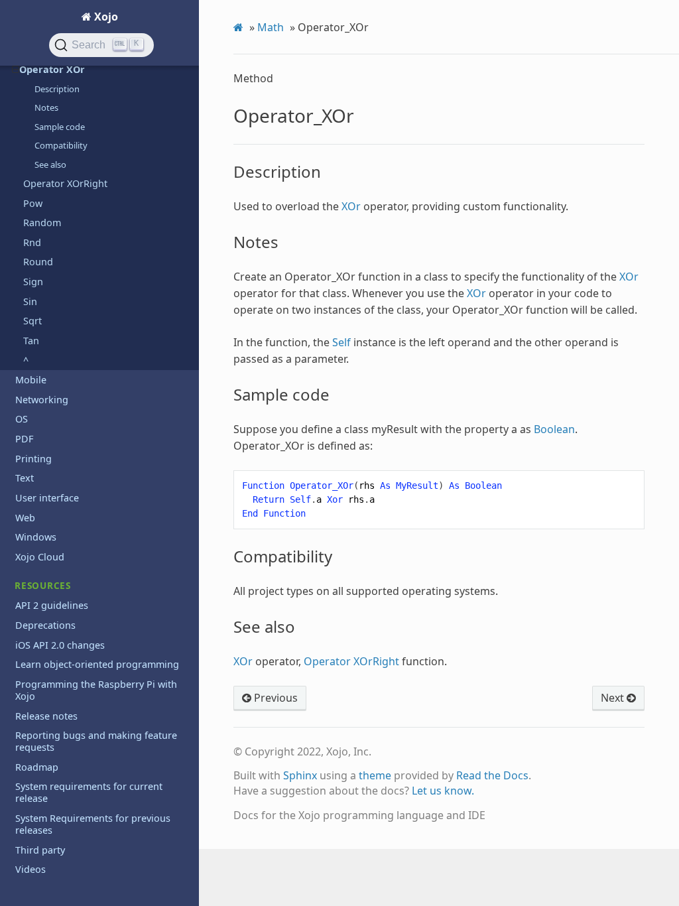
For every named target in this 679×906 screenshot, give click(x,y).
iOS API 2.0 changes (60, 645)
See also (50, 164)
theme (375, 775)
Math (270, 27)
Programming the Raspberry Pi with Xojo (96, 690)
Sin (30, 301)
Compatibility (61, 145)
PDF (24, 438)
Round (38, 261)
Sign (33, 281)
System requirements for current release (88, 792)
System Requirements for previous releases (92, 824)
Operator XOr (52, 69)
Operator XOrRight (65, 183)
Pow (32, 203)
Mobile (30, 379)
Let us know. (443, 790)
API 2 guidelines (51, 605)
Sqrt (32, 320)
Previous (274, 697)
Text (24, 478)
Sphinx (300, 775)
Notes (46, 107)
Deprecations (45, 625)
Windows (35, 537)
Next (614, 697)
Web (25, 517)
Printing (33, 458)
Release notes (46, 716)
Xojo (105, 16)
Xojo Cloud (39, 556)
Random (42, 222)
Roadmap (36, 767)
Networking (41, 399)
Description (57, 89)
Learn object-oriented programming (97, 664)
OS (21, 419)
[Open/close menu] (15, 70)
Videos (30, 869)
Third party (40, 850)
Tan (31, 340)
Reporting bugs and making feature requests (96, 741)
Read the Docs (492, 775)
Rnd (32, 242)
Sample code (59, 127)
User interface (47, 497)
